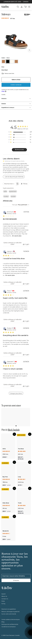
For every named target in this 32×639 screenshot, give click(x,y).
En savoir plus (16, 236)
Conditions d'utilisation (9, 626)
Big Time (5, 476)
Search (4, 594)
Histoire (4, 98)
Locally (3, 94)
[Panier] (25, 6)
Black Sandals (14, 429)
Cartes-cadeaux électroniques (11, 619)
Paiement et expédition (9, 609)
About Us (4, 596)
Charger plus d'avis (16, 393)
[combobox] (20, 205)
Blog (3, 622)
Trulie (20, 503)
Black (8, 61)
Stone (12, 61)
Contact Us (5, 598)
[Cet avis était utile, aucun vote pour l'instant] (23, 244)
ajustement (12, 191)
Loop (19, 476)
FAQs (3, 601)
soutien (13, 196)
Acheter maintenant (16, 84)
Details (4, 103)
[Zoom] (29, 50)
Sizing (3, 603)
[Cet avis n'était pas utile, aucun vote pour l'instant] (27, 244)
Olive (16, 61)
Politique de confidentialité (10, 624)
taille (5, 191)
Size (3, 67)
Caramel (3, 61)
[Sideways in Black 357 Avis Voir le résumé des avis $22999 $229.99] (16, 417)
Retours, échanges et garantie (11, 611)
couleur (6, 196)
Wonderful (6, 531)
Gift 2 (4, 448)
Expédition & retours (8, 107)
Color (6, 57)
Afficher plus (7, 201)
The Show (21, 448)
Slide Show (6, 503)
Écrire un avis (19, 149)
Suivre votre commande (9, 614)
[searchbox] (9, 183)
